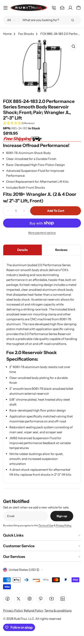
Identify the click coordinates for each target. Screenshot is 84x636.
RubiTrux (20, 619)
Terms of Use (45, 525)
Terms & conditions (58, 610)
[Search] (72, 20)
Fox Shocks (26, 34)
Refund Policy (33, 610)
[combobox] (42, 20)
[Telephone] (54, 7)
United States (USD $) (24, 570)
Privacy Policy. (63, 525)
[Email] (62, 7)
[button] (42, 123)
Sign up (61, 516)
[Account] (70, 7)
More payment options (42, 232)
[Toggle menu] (5, 7)
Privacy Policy (13, 610)
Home (7, 34)
